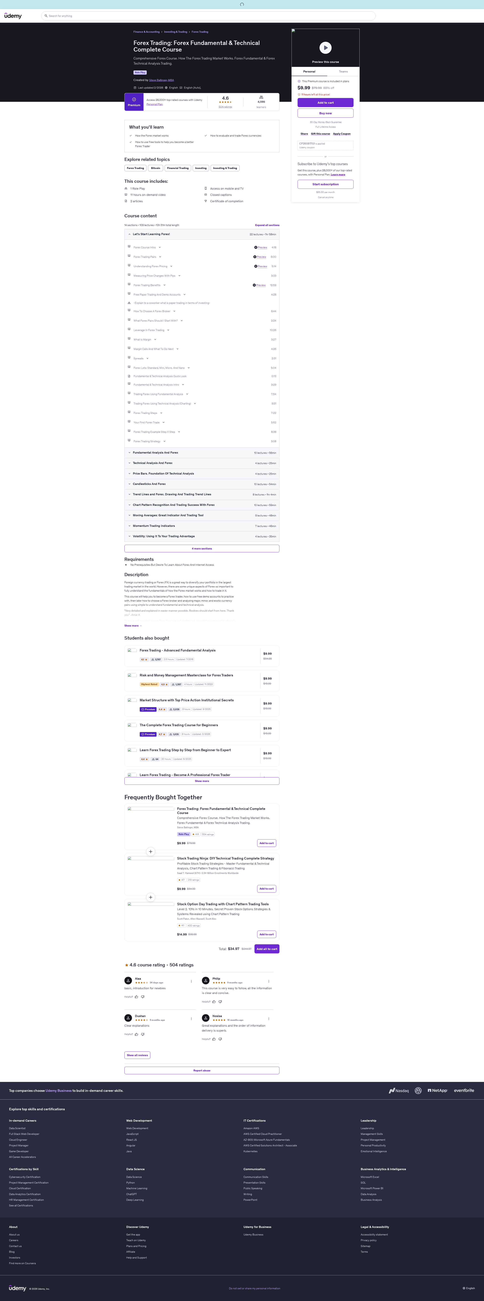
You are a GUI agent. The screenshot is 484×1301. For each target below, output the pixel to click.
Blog (12, 1251)
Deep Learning (135, 1199)
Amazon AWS (251, 1128)
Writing (248, 1194)
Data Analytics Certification (25, 1194)
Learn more (338, 174)
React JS (131, 1139)
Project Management (373, 1139)
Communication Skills (256, 1177)
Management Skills (372, 1134)
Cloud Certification (20, 1188)
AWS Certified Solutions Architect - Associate (270, 1145)
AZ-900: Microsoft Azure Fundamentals (267, 1139)
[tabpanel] (326, 139)
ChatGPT (131, 1194)
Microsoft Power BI (372, 1188)
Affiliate (130, 1251)
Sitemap (365, 1246)
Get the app (133, 1234)
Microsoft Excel (370, 1177)
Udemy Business (59, 1090)
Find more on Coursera (22, 1263)
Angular (130, 1145)
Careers (13, 1240)
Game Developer (19, 1151)
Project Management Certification (29, 1182)
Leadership (367, 1128)
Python (130, 1182)
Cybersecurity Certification (24, 1177)
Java (129, 1151)
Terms (364, 1251)
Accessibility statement (374, 1234)
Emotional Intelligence (374, 1151)
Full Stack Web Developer (24, 1134)
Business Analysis (371, 1199)
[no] (143, 997)
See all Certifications (21, 1205)
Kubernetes (251, 1151)
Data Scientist (17, 1128)
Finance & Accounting (146, 31)
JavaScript (132, 1134)
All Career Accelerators (22, 1157)
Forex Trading (200, 31)
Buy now (325, 113)
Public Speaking (253, 1188)
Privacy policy (369, 1240)
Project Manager (19, 1145)
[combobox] (208, 15)
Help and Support (136, 1257)
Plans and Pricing (136, 1246)
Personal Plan (155, 104)
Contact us (15, 1246)
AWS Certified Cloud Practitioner (263, 1134)
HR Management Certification (26, 1199)
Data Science (134, 1177)
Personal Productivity (373, 1145)
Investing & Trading (175, 31)
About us (14, 1234)
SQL (363, 1182)
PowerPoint (250, 1199)
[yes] (136, 997)
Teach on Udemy (136, 1240)
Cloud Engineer (18, 1139)
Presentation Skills (254, 1182)
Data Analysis (368, 1194)
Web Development (137, 1128)
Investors (14, 1257)
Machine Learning (136, 1188)
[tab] (309, 71)
